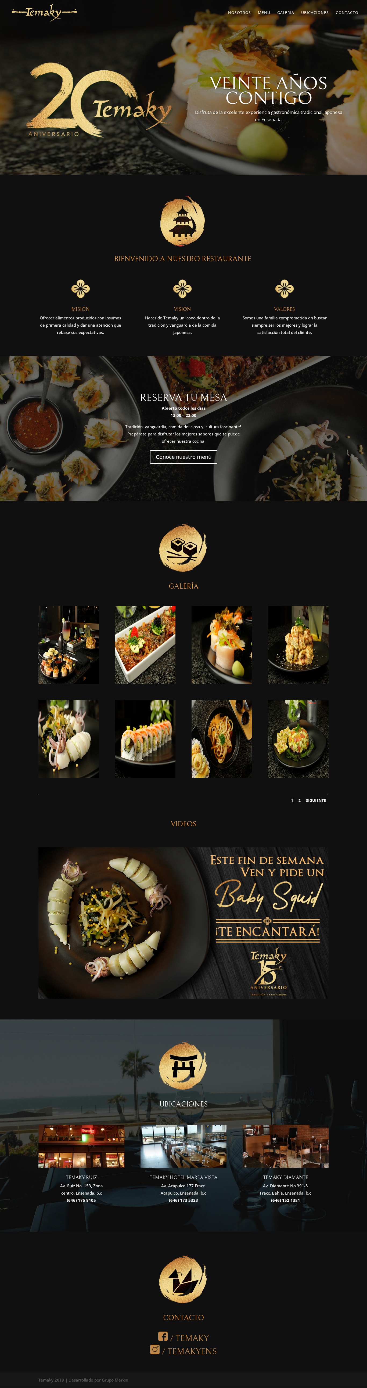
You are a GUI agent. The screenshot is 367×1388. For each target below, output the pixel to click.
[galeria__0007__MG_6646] (298, 776)
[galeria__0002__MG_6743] (222, 682)
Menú (264, 13)
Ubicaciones (315, 13)
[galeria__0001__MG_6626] (145, 682)
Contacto (347, 13)
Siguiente (316, 800)
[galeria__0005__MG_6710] (145, 776)
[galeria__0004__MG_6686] (68, 776)
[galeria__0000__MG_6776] (68, 682)
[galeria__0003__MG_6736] (298, 682)
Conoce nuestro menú (183, 456)
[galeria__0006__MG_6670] (222, 776)
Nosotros (239, 13)
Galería (285, 13)
